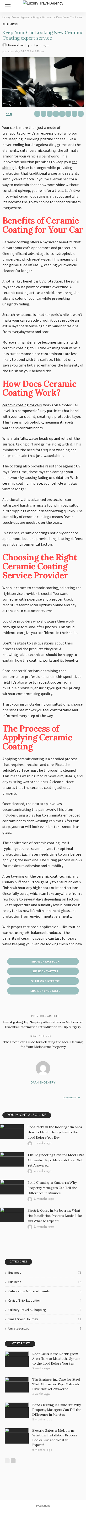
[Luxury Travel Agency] (43, 3)
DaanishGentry (18, 45)
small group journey (44, 1319)
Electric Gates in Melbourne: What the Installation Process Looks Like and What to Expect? (54, 1215)
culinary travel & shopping (44, 1310)
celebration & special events (44, 1291)
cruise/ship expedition (44, 1300)
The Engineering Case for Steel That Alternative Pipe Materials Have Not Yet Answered (55, 1160)
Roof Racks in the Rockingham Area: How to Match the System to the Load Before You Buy (54, 1132)
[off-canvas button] (8, 6)
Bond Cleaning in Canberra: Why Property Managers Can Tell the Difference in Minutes (52, 1187)
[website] (7, 1097)
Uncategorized (44, 1328)
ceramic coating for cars (22, 405)
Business (10, 24)
